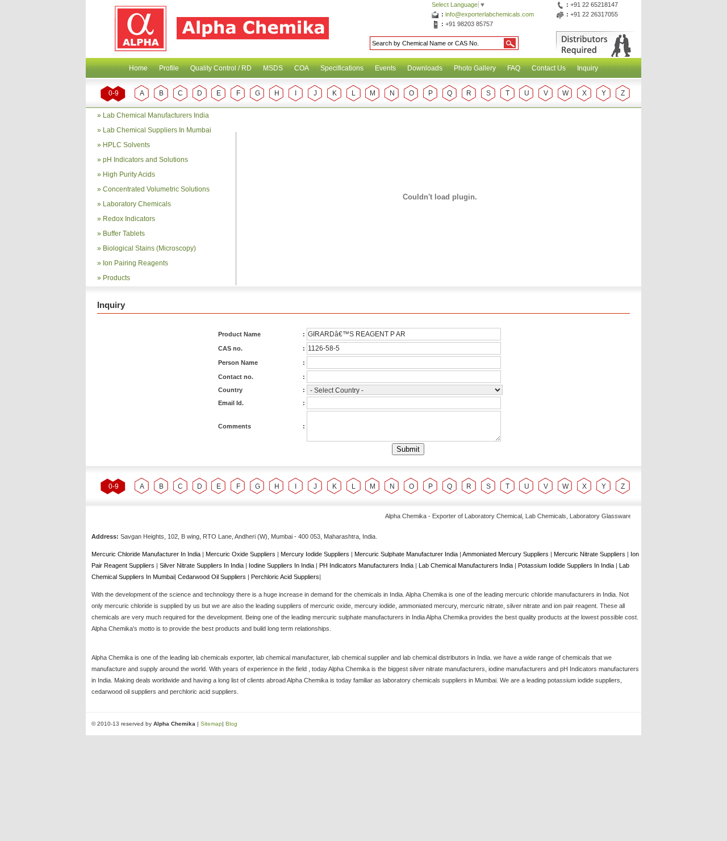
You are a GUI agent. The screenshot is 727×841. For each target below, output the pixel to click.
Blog (231, 724)
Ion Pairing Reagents (135, 263)
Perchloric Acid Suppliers (285, 576)
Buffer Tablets (124, 234)
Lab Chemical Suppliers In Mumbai (157, 130)
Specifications (342, 68)
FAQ (513, 68)
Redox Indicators (129, 219)
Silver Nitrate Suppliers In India (202, 565)
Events (385, 68)
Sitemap (211, 724)
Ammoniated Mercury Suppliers (506, 554)
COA (301, 68)
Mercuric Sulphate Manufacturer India (406, 554)
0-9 (113, 93)
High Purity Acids (129, 174)
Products (116, 278)
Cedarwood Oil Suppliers (213, 576)
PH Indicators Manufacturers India (367, 565)
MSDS (273, 68)
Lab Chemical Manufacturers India (156, 115)
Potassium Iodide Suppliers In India (567, 565)
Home (138, 68)
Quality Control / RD (221, 68)
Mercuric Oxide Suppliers (240, 554)
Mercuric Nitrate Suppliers (590, 554)
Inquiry (587, 68)
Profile (169, 68)
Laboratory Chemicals (137, 204)
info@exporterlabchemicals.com (489, 14)
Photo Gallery (475, 68)
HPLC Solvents (126, 145)
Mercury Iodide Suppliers (316, 554)
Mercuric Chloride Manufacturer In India (146, 554)
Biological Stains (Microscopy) (149, 248)
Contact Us (549, 68)
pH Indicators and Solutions (145, 160)
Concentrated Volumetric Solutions (156, 189)
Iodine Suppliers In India (282, 565)
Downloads (424, 68)
